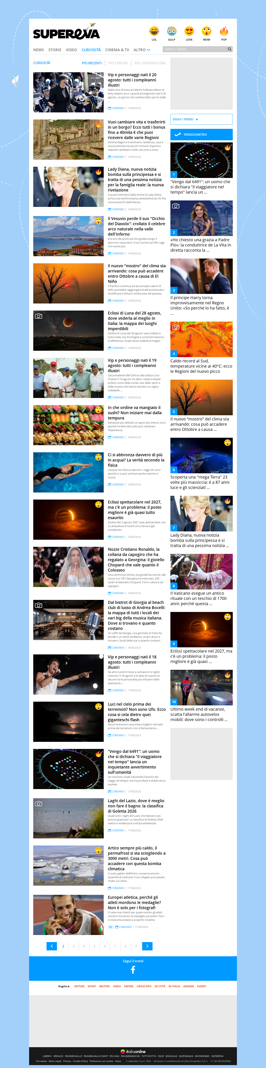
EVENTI (201, 986)
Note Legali (55, 1061)
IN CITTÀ (160, 986)
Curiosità (91, 49)
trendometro (195, 134)
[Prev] (52, 946)
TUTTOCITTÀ (149, 1056)
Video (71, 49)
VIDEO (117, 986)
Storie (54, 49)
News (38, 49)
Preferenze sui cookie (101, 1061)
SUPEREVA (217, 1056)
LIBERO (47, 1056)
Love (189, 39)
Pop (224, 39)
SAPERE (128, 986)
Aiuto (118, 1061)
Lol (154, 39)
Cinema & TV (117, 49)
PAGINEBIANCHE (130, 1056)
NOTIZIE (79, 986)
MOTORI (104, 986)
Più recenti (92, 63)
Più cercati (118, 63)
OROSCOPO (144, 986)
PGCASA (114, 1056)
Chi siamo (41, 1061)
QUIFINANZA (186, 1056)
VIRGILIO (58, 1056)
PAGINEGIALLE (73, 1056)
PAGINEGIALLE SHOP (96, 1056)
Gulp (171, 39)
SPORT (92, 986)
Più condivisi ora (150, 63)
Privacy (67, 1061)
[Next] (147, 946)
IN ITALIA (174, 986)
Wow (206, 39)
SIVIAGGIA (171, 1056)
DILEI (161, 1056)
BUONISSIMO (202, 1056)
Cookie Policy (80, 1061)
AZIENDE (188, 986)
